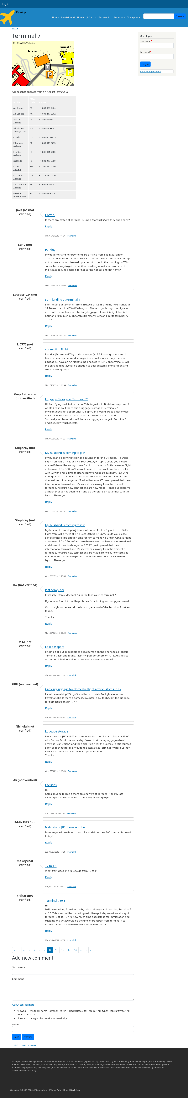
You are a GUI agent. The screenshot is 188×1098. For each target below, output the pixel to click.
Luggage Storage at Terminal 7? (66, 399)
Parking (50, 250)
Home (55, 17)
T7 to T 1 (51, 866)
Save (16, 1037)
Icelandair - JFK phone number (65, 827)
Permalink (71, 236)
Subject (16, 1024)
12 (62, 950)
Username (145, 41)
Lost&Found (68, 17)
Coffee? (50, 215)
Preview (28, 1037)
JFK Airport (22, 12)
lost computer (54, 590)
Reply (48, 226)
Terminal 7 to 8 (55, 901)
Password (145, 52)
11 (56, 950)
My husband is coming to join (65, 453)
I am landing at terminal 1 (62, 300)
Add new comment (25, 1045)
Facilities (51, 785)
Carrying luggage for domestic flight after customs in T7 (83, 689)
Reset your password (150, 71)
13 (69, 950)
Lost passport (54, 647)
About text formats (23, 1004)
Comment (18, 979)
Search (180, 16)
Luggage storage (56, 731)
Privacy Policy (56, 1089)
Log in (5, 4)
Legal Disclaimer (72, 1089)
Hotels (80, 17)
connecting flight (56, 349)
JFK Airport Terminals (98, 17)
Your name (18, 967)
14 (75, 950)
